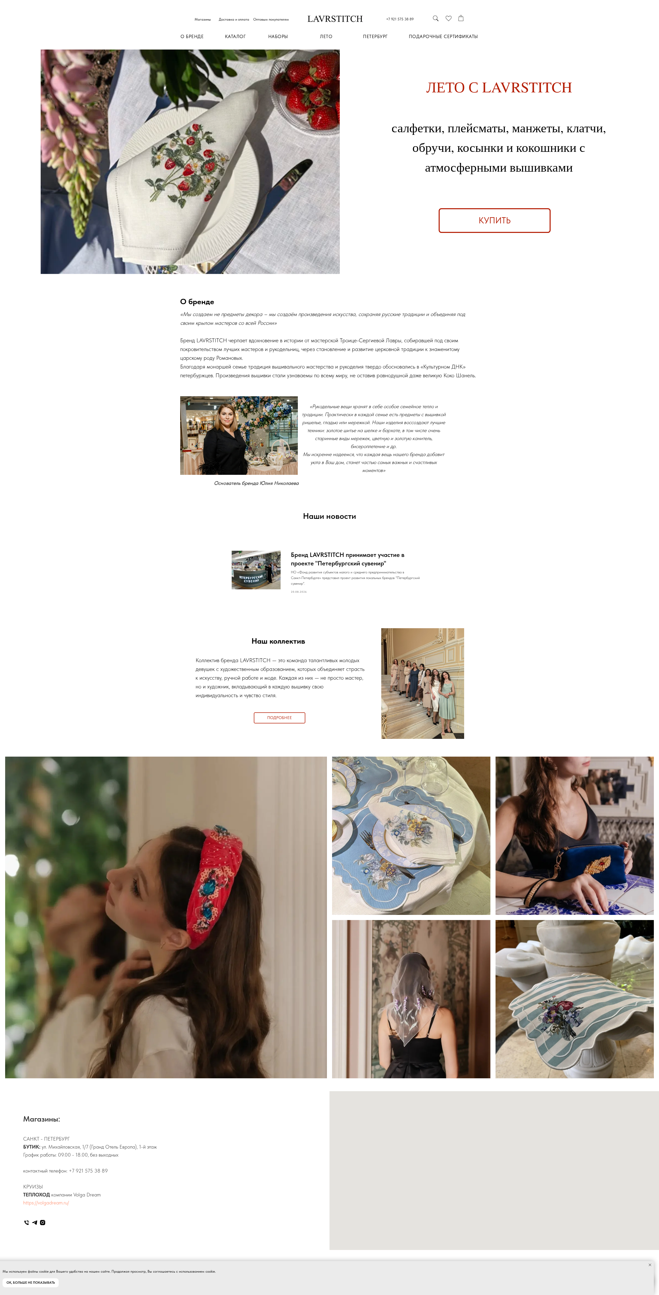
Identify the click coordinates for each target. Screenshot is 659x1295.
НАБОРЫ (278, 36)
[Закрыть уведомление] (650, 1264)
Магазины (203, 19)
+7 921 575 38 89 (400, 19)
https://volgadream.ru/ (46, 1203)
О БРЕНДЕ (192, 36)
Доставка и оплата (234, 19)
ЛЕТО (326, 36)
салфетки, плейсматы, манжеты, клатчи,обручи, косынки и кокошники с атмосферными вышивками (499, 147)
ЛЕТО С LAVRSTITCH (499, 87)
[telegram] (34, 1222)
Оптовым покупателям (271, 19)
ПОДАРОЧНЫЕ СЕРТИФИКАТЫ (443, 36)
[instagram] (42, 1222)
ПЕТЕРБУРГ (375, 36)
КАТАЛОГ (235, 36)
